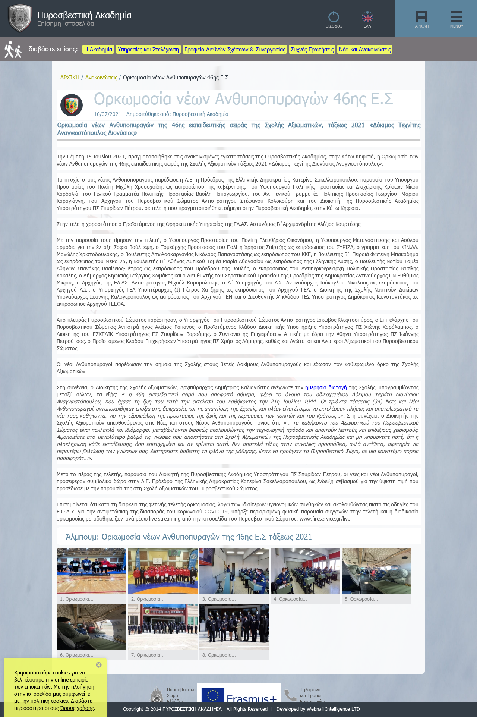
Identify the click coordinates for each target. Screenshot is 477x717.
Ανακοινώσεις (101, 77)
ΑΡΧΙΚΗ (422, 25)
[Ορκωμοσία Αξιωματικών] (91, 591)
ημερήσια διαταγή (326, 387)
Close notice (99, 665)
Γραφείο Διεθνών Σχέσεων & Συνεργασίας (234, 49)
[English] (367, 20)
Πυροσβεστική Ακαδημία (84, 15)
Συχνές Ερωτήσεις (312, 49)
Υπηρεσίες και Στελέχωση (148, 49)
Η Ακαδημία (98, 49)
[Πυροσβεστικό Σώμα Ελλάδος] (157, 694)
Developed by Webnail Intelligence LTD (318, 709)
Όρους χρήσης (77, 707)
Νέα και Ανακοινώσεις (365, 49)
